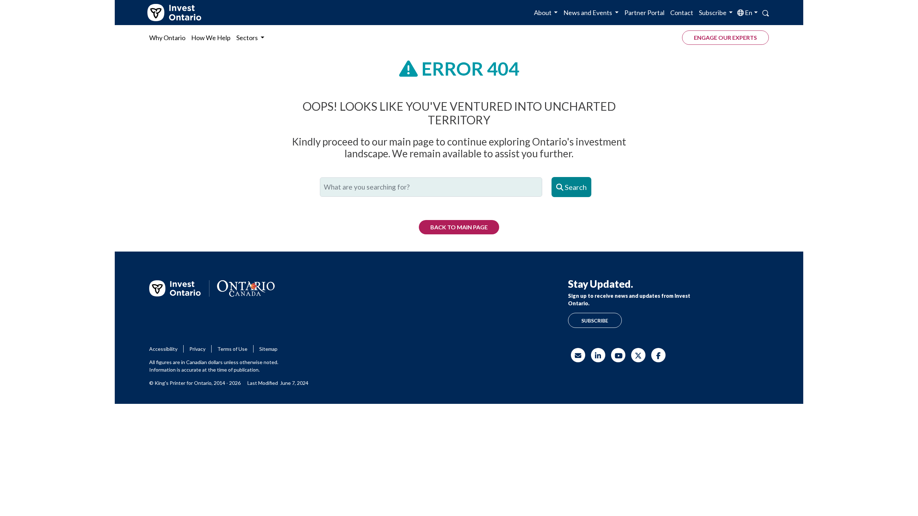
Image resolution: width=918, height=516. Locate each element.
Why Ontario (167, 38)
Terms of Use (232, 349)
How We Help (211, 38)
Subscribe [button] (713, 12)
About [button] (543, 12)
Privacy (197, 349)
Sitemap (268, 349)
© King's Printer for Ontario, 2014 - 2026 (195, 383)
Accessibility (163, 349)
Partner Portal (644, 12)
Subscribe (594, 320)
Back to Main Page (459, 227)
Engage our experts (725, 37)
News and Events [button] (588, 12)
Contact (681, 12)
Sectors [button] (247, 38)
